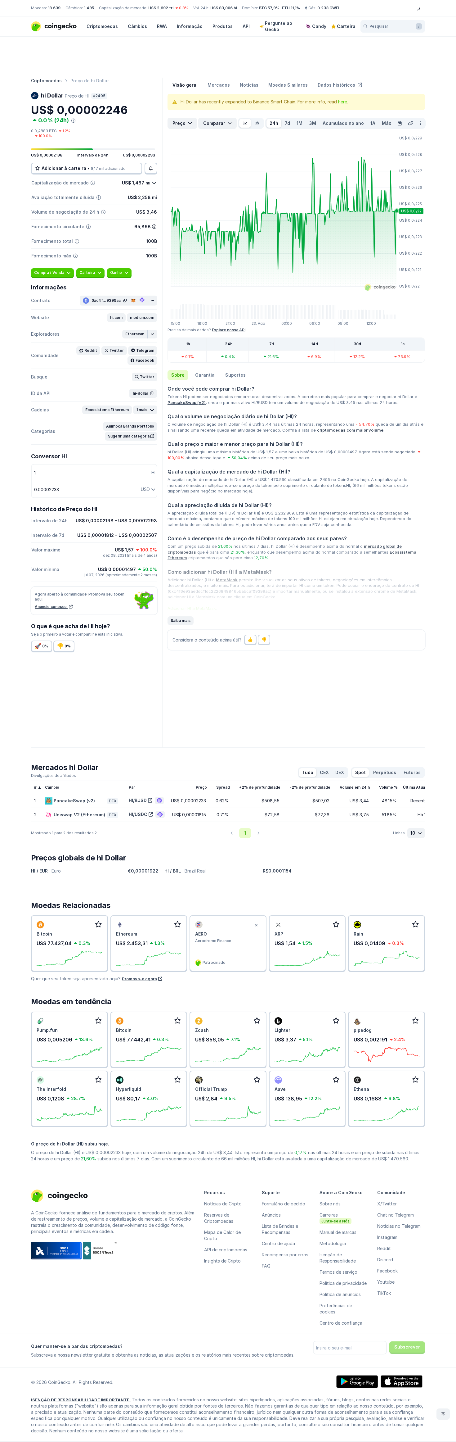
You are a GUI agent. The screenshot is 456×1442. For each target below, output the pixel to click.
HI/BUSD (138, 800)
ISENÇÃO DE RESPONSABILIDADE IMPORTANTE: (81, 1399)
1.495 (89, 8)
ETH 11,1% (291, 8)
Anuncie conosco (51, 606)
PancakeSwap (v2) (187, 402)
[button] (116, 317)
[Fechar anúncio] (256, 925)
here (342, 101)
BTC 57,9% (269, 8)
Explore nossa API (228, 330)
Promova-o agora (139, 978)
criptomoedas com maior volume (350, 430)
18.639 (54, 8)
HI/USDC (138, 814)
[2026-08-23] (400, 123)
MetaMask (227, 579)
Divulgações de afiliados (53, 775)
